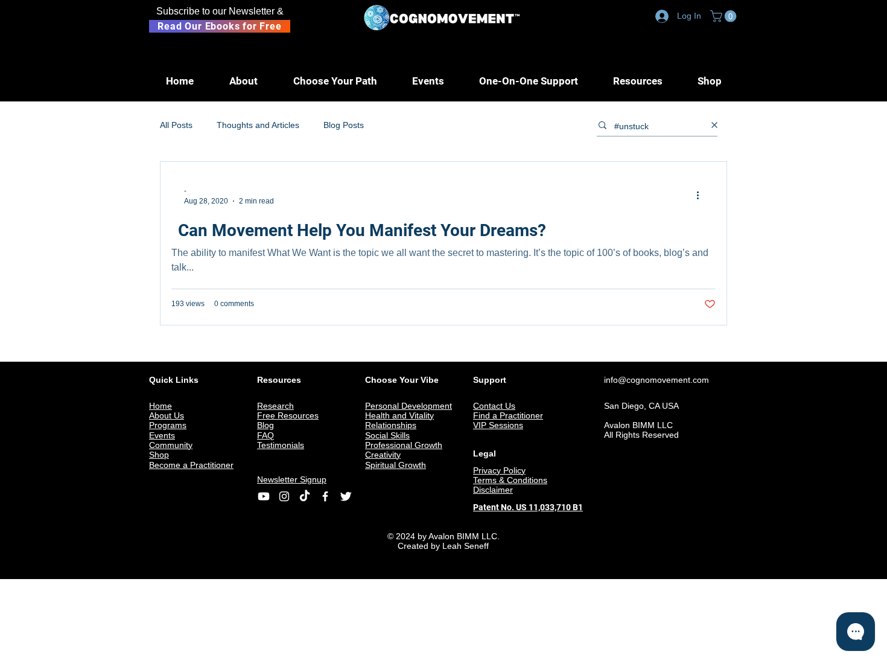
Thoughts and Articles (258, 125)
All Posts (176, 125)
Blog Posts (343, 125)
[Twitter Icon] (345, 496)
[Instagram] (284, 496)
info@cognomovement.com (656, 380)
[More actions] (702, 195)
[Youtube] (263, 496)
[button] (724, 16)
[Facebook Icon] (325, 496)
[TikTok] (304, 496)
